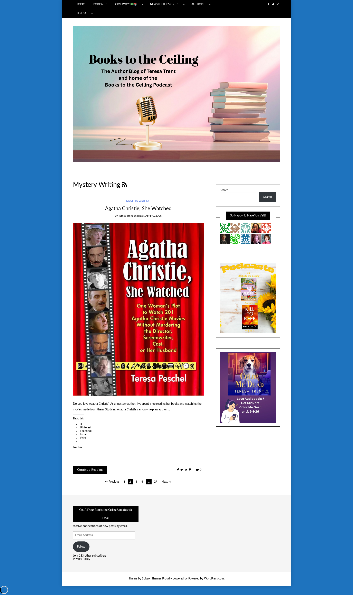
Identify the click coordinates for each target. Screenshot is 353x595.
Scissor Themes (151, 578)
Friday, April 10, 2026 (149, 216)
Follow (81, 546)
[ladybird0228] (235, 238)
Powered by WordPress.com (206, 578)
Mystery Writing (138, 201)
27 (155, 481)
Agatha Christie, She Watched (138, 208)
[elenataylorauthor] (225, 238)
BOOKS (80, 4)
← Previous (112, 481)
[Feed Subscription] (124, 185)
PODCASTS (100, 4)
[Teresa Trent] (256, 238)
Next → (166, 481)
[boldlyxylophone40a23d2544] (245, 228)
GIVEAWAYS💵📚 (126, 4)
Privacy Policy (81, 559)
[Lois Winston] (225, 228)
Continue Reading (90, 469)
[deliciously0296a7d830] (266, 228)
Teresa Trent (125, 216)
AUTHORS (197, 4)
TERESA (81, 13)
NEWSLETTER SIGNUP (164, 4)
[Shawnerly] (256, 228)
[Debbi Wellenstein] (245, 238)
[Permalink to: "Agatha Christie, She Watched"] (138, 309)
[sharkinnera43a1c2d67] (235, 228)
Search (224, 190)
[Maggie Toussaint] (266, 238)
